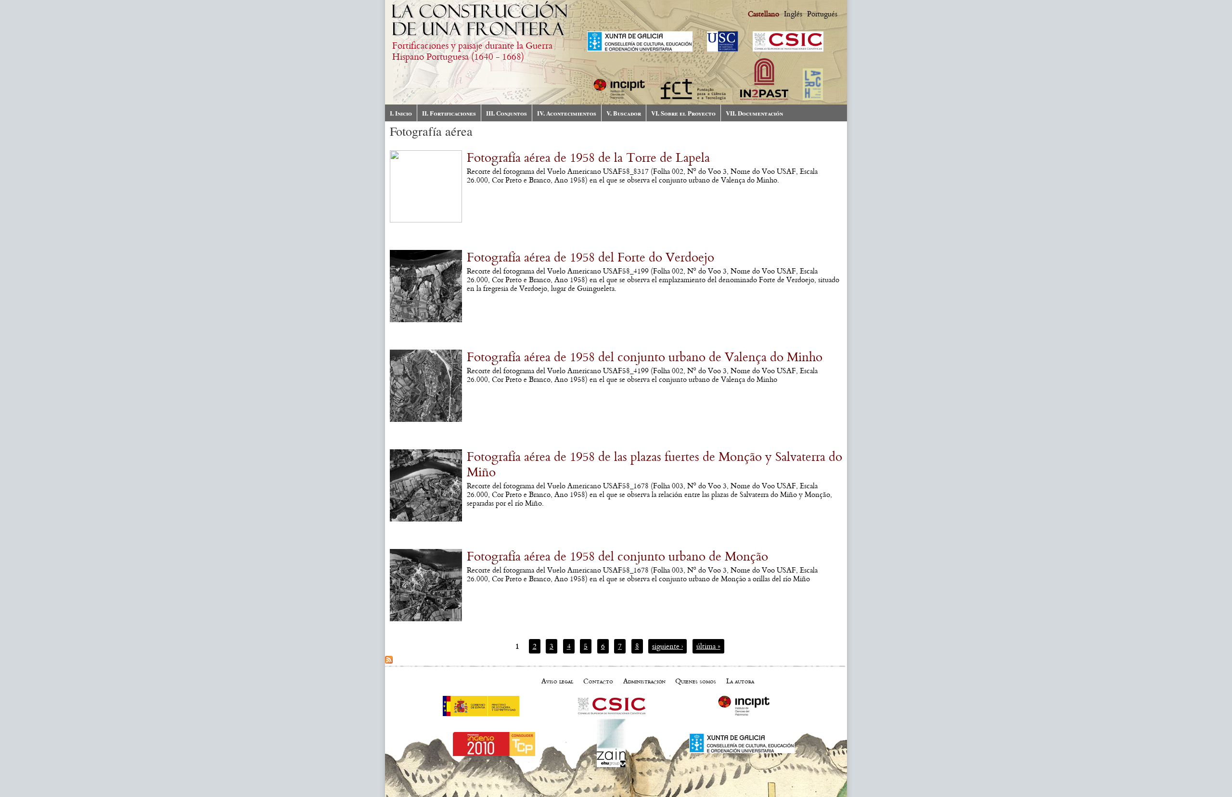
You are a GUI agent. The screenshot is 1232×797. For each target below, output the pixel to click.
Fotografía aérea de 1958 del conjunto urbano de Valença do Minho (644, 357)
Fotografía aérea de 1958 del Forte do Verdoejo (590, 257)
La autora (740, 681)
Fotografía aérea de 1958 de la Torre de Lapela (588, 158)
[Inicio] (481, 36)
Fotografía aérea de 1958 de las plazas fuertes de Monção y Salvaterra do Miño (654, 465)
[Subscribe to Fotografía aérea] (389, 661)
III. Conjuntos (506, 113)
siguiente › (667, 646)
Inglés (793, 14)
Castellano (763, 14)
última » (708, 646)
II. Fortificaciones (449, 113)
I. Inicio (401, 113)
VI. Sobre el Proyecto (683, 113)
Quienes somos (695, 681)
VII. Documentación (754, 113)
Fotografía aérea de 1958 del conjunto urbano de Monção (617, 557)
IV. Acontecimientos (566, 113)
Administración (644, 681)
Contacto (598, 681)
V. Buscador (623, 113)
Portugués (822, 14)
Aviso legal (557, 681)
